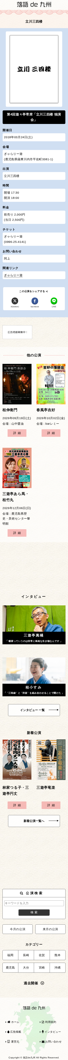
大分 (26, 967)
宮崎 (42, 967)
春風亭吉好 (45, 410)
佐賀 (42, 955)
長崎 (26, 955)
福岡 (10, 955)
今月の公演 (17, 929)
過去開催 (31, 983)
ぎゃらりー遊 (13, 275)
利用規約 (50, 1022)
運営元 (14, 1041)
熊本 (57, 955)
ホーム (14, 1022)
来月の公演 (50, 929)
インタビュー (52, 1031)
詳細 (17, 433)
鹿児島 (10, 967)
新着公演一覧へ (34, 821)
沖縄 (57, 967)
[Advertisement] (34, 568)
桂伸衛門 (9, 410)
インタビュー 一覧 (32, 710)
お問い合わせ (53, 1041)
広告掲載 (15, 1031)
